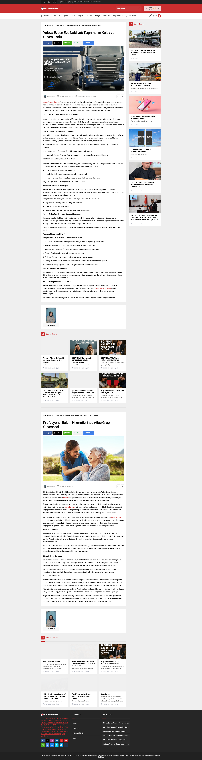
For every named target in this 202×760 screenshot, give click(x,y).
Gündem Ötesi (58, 25)
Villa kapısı (149, 755)
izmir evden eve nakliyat (49, 718)
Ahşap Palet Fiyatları (53, 727)
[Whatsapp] (43, 745)
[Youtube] (61, 740)
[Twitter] (47, 740)
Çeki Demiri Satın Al (127, 755)
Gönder (68, 43)
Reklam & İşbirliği (78, 733)
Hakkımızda (76, 728)
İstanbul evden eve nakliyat (50, 723)
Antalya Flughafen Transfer (58, 720)
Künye (75, 723)
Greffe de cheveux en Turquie (111, 755)
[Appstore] (52, 745)
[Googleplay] (56, 745)
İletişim (75, 738)
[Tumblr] (66, 745)
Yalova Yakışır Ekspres (51, 102)
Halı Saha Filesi (61, 729)
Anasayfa (48, 25)
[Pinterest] (66, 740)
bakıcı (65, 498)
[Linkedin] (56, 740)
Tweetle (58, 43)
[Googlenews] (47, 745)
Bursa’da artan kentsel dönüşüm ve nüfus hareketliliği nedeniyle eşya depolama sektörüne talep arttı (80, 2)
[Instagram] (52, 740)
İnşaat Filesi (64, 727)
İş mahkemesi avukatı (56, 731)
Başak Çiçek (51, 96)
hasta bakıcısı (70, 507)
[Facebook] (43, 740)
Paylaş (49, 43)
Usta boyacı (45, 731)
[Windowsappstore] (61, 745)
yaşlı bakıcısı (116, 517)
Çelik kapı (101, 757)
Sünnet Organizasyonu (48, 729)
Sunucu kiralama (140, 755)
